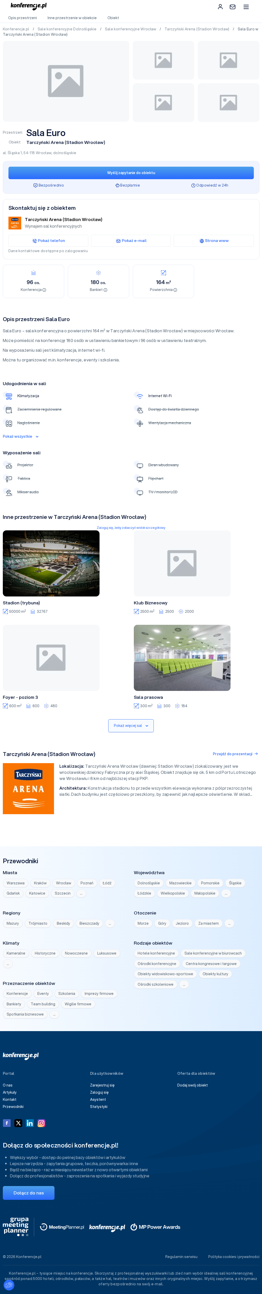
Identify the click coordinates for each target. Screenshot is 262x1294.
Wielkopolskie (173, 893)
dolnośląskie (64, 152)
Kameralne (16, 953)
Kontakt (9, 1099)
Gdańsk (13, 893)
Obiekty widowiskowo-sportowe (165, 973)
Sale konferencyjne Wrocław (131, 29)
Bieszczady (89, 923)
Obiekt (113, 17)
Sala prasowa (148, 697)
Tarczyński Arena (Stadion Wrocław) (197, 29)
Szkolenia (66, 993)
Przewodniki (13, 1106)
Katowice (37, 893)
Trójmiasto (37, 923)
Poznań (87, 883)
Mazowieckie (180, 883)
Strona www (217, 240)
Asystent (98, 1099)
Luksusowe (106, 953)
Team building (43, 1004)
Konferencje (17, 993)
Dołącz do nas (29, 1193)
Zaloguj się (99, 1092)
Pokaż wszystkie (17, 436)
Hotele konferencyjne (156, 953)
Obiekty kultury (215, 973)
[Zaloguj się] (220, 6)
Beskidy (63, 923)
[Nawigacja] (246, 6)
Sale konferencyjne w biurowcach (213, 953)
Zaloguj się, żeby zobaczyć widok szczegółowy (131, 528)
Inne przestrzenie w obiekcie (72, 17)
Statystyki (98, 1106)
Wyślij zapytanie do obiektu (131, 172)
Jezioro (182, 923)
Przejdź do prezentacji (232, 753)
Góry (162, 923)
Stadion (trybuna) (21, 603)
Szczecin (63, 893)
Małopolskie (204, 893)
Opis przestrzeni (22, 17)
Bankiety (14, 1004)
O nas (8, 1085)
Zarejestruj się (102, 1085)
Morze (143, 923)
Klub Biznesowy (151, 603)
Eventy (43, 993)
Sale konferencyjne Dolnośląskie (67, 29)
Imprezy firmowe (99, 993)
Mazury (13, 923)
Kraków (40, 883)
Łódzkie (144, 893)
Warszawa (16, 883)
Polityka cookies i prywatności (233, 1256)
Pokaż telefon (51, 240)
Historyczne (45, 953)
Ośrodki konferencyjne (157, 963)
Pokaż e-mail (134, 240)
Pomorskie (210, 883)
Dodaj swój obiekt (192, 1085)
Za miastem (208, 923)
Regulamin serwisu (181, 1256)
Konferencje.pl (16, 29)
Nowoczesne (76, 953)
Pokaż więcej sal (128, 725)
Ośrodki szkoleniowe (155, 984)
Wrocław (43, 152)
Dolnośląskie (149, 883)
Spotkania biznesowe (25, 1014)
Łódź (107, 883)
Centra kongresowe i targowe (211, 963)
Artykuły (10, 1092)
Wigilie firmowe (78, 1004)
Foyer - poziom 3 (20, 697)
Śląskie (235, 883)
